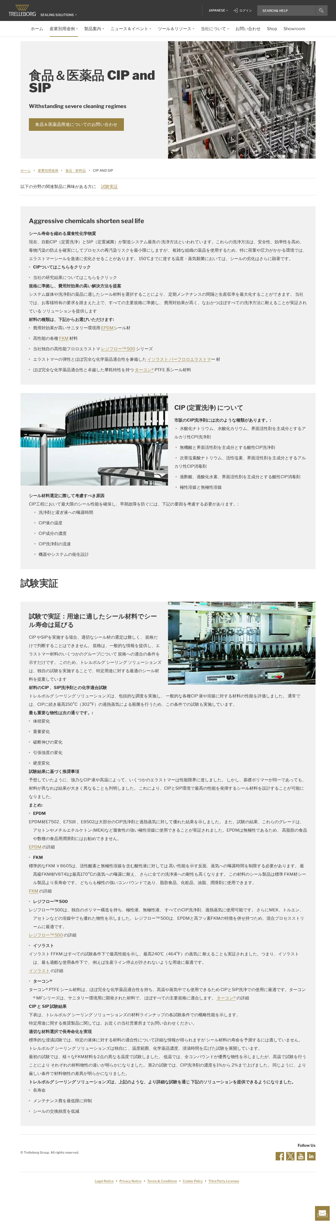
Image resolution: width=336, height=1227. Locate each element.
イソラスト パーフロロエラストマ (179, 359)
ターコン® (144, 369)
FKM (64, 338)
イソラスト (39, 970)
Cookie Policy (193, 1181)
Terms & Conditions (162, 1181)
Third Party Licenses (223, 1181)
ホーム (25, 170)
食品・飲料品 (75, 170)
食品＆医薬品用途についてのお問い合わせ (76, 124)
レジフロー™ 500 (118, 348)
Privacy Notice (130, 1181)
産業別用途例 (48, 170)
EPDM (107, 327)
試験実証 (109, 186)
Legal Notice (104, 1181)
